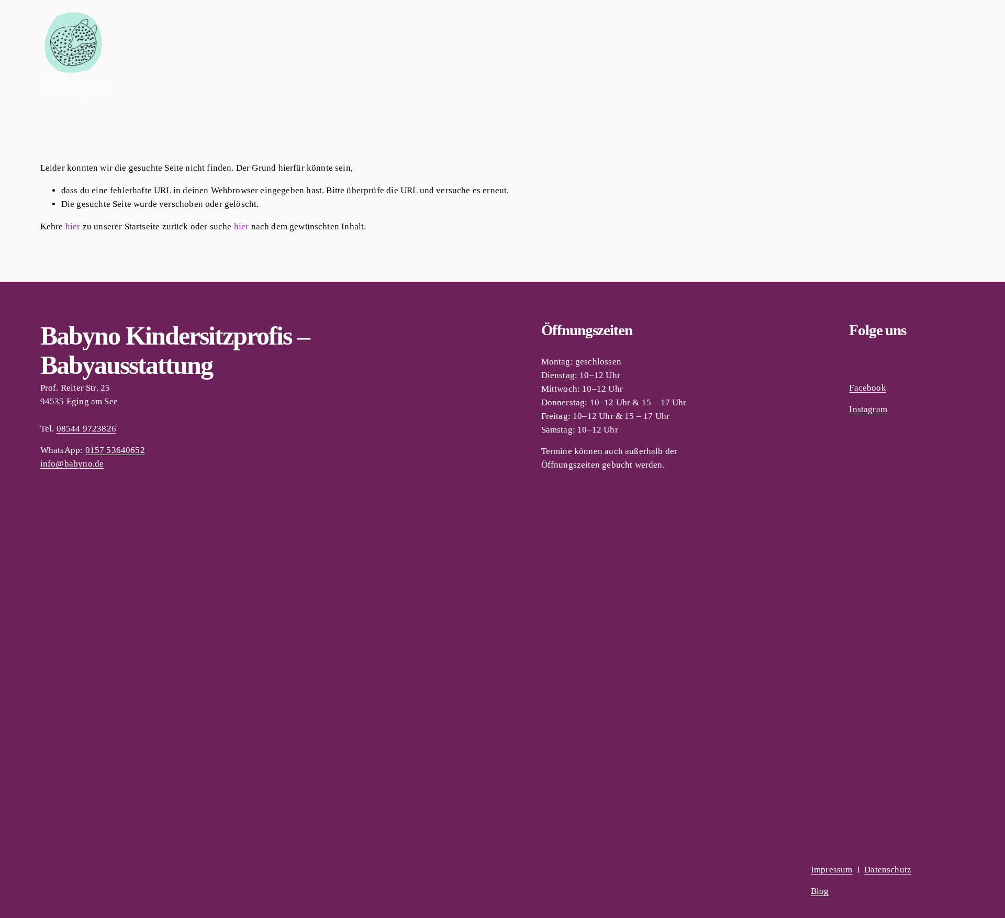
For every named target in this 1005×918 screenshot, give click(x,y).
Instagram (868, 409)
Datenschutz (887, 870)
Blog (820, 891)
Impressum (832, 870)
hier (73, 226)
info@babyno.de (72, 464)
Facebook (867, 388)
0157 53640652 (115, 450)
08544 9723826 (86, 429)
